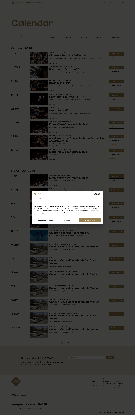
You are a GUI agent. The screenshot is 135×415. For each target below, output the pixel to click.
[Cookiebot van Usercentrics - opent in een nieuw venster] (94, 194)
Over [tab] (91, 198)
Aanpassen (67, 220)
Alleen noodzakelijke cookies (45, 220)
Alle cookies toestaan (90, 220)
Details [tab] (67, 198)
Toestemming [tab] (44, 198)
